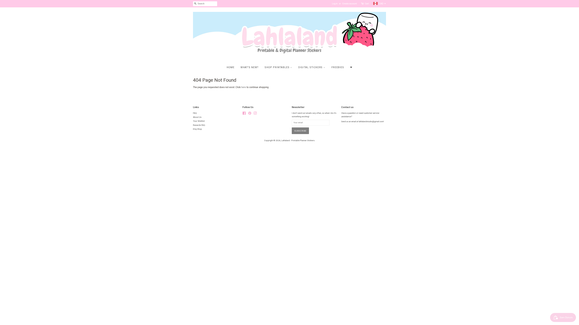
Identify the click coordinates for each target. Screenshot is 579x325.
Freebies (337, 67)
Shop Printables (277, 67)
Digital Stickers (310, 67)
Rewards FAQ (199, 125)
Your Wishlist (199, 121)
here (243, 87)
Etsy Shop (197, 129)
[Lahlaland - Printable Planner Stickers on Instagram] (255, 114)
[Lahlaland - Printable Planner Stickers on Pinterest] (249, 114)
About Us (197, 117)
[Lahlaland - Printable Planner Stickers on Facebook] (244, 114)
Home (230, 67)
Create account (349, 3)
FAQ (195, 113)
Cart (367, 3)
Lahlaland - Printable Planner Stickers (298, 140)
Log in (335, 3)
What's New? (249, 67)
